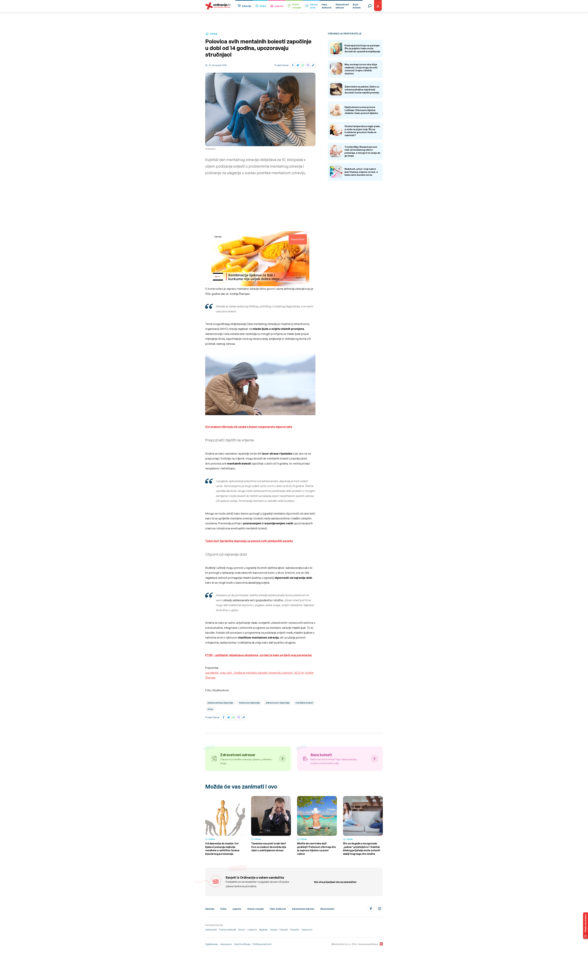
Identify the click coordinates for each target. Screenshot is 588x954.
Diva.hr (241, 929)
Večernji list (211, 929)
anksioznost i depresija (277, 702)
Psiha (263, 6)
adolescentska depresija (220, 702)
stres (210, 709)
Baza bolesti (327, 909)
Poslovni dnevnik (227, 929)
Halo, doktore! (278, 909)
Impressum (226, 944)
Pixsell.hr (294, 929)
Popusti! (283, 929)
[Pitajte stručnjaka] (585, 925)
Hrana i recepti (255, 909)
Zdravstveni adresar (303, 909)
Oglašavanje (211, 944)
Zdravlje (246, 6)
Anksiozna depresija (249, 702)
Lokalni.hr (252, 929)
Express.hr (307, 929)
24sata (273, 929)
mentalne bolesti (304, 702)
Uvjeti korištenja (242, 944)
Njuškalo (263, 929)
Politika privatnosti (262, 944)
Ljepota (279, 6)
